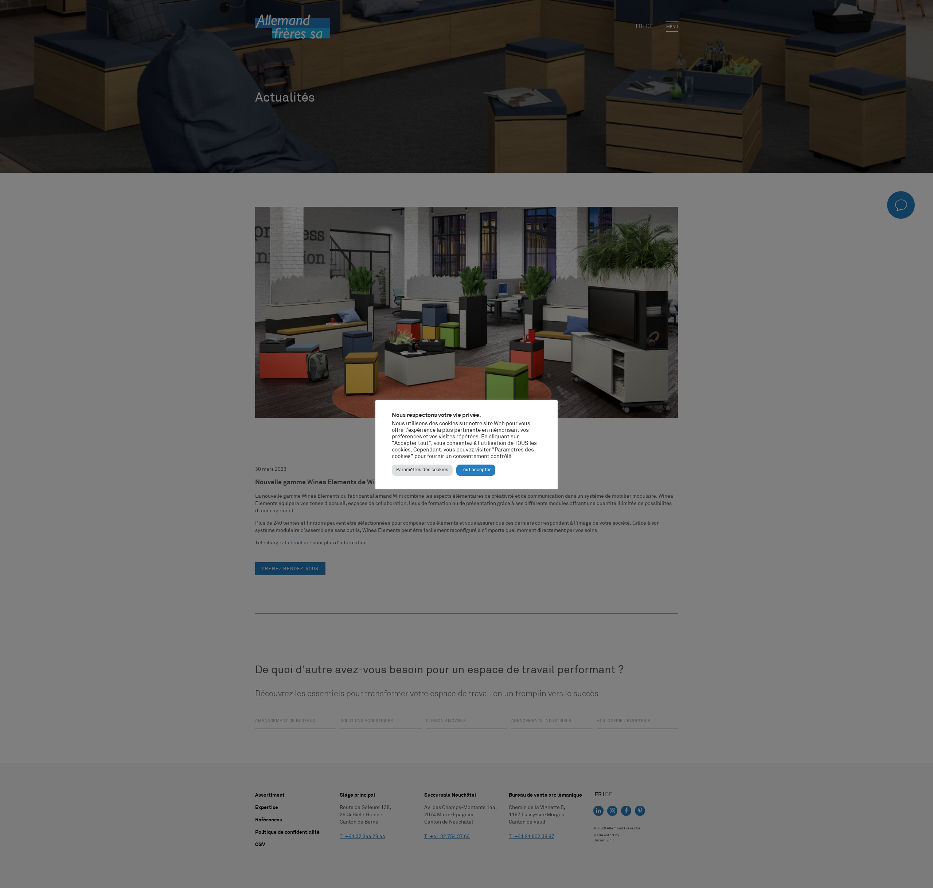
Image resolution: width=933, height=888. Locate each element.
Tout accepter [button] (476, 470)
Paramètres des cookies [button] (422, 470)
